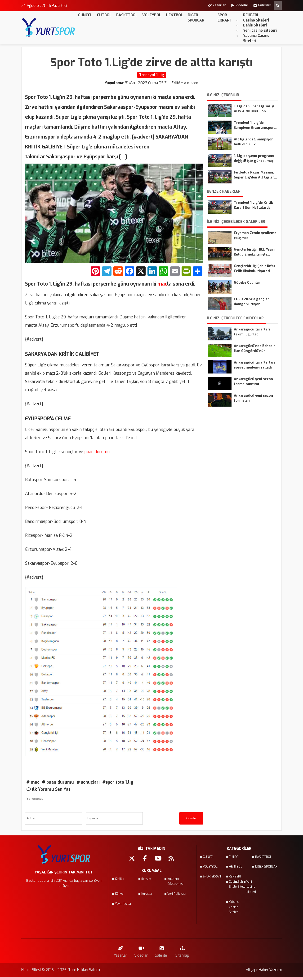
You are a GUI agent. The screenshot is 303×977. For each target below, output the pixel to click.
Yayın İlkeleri (123, 904)
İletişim (146, 879)
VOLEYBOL (151, 15)
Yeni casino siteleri (260, 30)
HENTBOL (174, 15)
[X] (141, 271)
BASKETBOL (127, 15)
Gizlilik (119, 879)
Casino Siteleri (256, 20)
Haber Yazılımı (270, 969)
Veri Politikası (176, 894)
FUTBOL (104, 15)
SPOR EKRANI (224, 18)
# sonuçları (88, 782)
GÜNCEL (85, 15)
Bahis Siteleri (255, 25)
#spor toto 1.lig (117, 782)
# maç (33, 782)
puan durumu (96, 452)
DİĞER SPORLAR (196, 18)
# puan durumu (58, 782)
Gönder (191, 818)
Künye (119, 894)
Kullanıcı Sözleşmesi (175, 881)
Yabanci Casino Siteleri (256, 38)
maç (161, 284)
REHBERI (250, 15)
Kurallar (146, 894)
